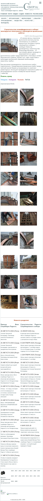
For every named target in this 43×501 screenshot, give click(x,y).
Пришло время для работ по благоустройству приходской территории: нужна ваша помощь (30, 430)
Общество (18, 20)
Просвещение (6, 20)
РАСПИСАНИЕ (38, 14)
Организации (14, 18)
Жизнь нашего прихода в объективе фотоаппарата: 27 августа (31, 389)
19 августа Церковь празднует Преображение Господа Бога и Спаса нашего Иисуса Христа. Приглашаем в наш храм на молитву (9, 462)
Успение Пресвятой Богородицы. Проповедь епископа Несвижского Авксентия (7, 336)
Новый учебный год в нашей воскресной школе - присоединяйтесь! (9, 367)
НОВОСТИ (28, 14)
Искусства (29, 20)
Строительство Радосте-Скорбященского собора (31, 325)
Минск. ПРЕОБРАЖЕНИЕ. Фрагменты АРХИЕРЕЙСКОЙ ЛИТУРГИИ (9, 404)
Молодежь (5, 23)
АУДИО (21, 14)
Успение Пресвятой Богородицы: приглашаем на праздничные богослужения (9, 347)
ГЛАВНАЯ (3, 14)
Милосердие (26, 18)
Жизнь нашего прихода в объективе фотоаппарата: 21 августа (31, 421)
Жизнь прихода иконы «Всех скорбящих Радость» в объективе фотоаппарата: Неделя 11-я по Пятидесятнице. (9, 425)
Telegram (4, 80)
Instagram (12, 80)
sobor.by (4, 73)
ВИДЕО (15, 14)
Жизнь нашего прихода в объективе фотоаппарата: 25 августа (31, 405)
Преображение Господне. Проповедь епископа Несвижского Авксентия (8, 414)
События (37, 18)
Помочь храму (6, 76)
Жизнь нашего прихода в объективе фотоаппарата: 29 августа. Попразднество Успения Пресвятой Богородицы (31, 368)
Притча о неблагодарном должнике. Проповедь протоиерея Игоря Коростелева (9, 436)
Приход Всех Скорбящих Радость (10, 325)
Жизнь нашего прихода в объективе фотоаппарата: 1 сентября (31, 358)
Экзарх (3, 18)
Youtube (20, 80)
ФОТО (10, 14)
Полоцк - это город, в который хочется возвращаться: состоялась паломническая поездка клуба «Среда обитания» (9, 392)
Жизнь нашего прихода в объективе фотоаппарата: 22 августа (31, 413)
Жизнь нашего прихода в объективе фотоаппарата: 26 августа (31, 397)
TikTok (27, 80)
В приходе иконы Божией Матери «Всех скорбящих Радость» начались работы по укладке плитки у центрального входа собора (31, 336)
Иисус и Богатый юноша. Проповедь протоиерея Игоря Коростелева (9, 357)
